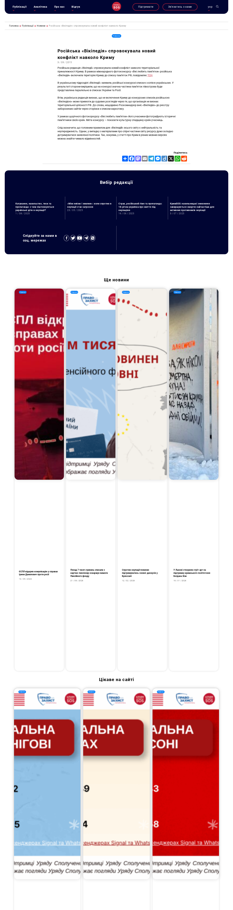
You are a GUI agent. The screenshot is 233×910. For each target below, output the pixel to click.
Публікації (20, 6)
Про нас (59, 6)
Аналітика (40, 6)
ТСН (149, 75)
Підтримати (145, 6)
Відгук (76, 6)
